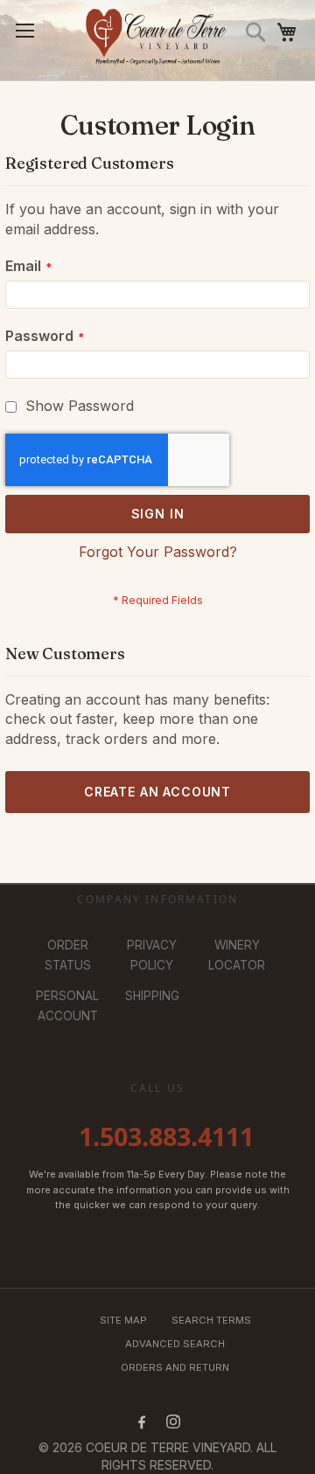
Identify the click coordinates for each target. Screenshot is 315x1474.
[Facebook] (141, 1421)
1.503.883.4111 (166, 1136)
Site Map (123, 1320)
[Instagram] (173, 1421)
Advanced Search (175, 1344)
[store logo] (158, 40)
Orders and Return (175, 1367)
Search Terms (211, 1320)
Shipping (152, 996)
